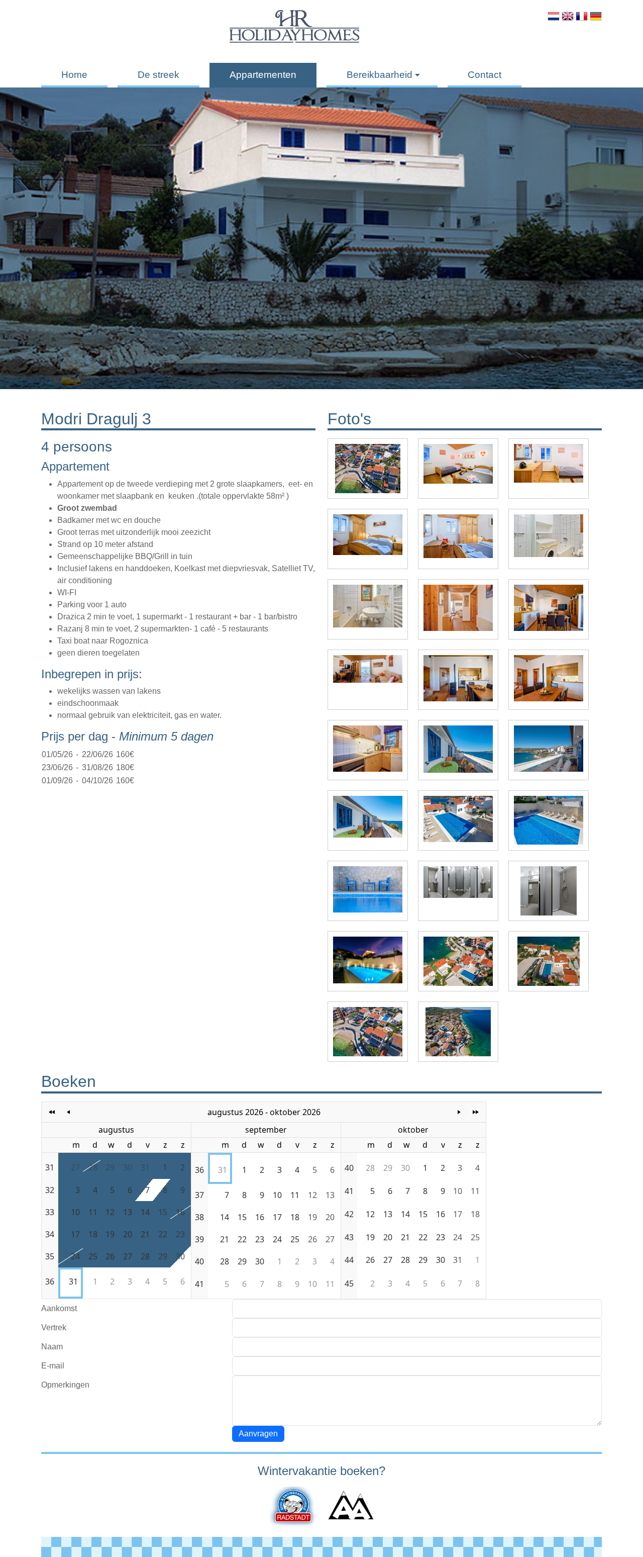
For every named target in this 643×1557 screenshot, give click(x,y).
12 (110, 1212)
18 (92, 1234)
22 (162, 1234)
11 (92, 1212)
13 (127, 1212)
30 (127, 1167)
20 (127, 1234)
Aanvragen (258, 1433)
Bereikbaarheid (379, 74)
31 (145, 1167)
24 (75, 1256)
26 (110, 1256)
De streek (158, 74)
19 (110, 1234)
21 (145, 1234)
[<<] (52, 1112)
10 (75, 1212)
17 (75, 1234)
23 (180, 1234)
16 (180, 1212)
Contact (484, 74)
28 (92, 1167)
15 (162, 1212)
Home (74, 74)
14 (145, 1212)
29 (110, 1167)
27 (75, 1167)
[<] (68, 1112)
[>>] (475, 1112)
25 (92, 1256)
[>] (459, 1112)
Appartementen (263, 74)
